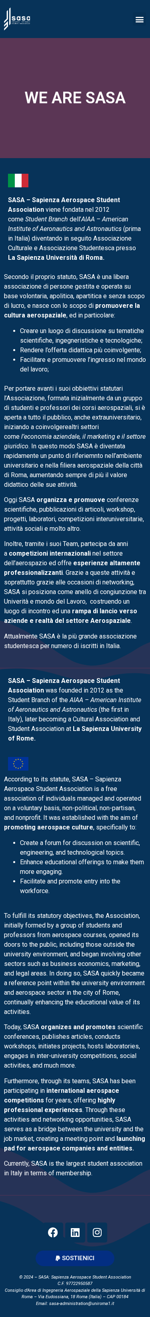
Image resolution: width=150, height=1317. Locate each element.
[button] (139, 19)
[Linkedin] (75, 1233)
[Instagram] (97, 1233)
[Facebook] (53, 1233)
